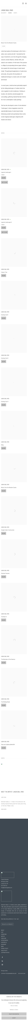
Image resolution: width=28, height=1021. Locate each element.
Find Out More (14, 1005)
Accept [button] (14, 1018)
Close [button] (25, 4)
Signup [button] (6, 28)
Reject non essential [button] (14, 1014)
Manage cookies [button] (14, 1009)
